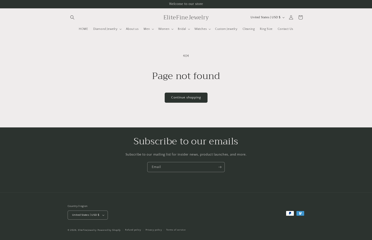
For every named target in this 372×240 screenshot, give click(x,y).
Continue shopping (186, 97)
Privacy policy (154, 230)
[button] (72, 17)
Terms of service (176, 230)
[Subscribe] (220, 167)
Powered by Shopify (109, 230)
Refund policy (133, 230)
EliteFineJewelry (87, 230)
